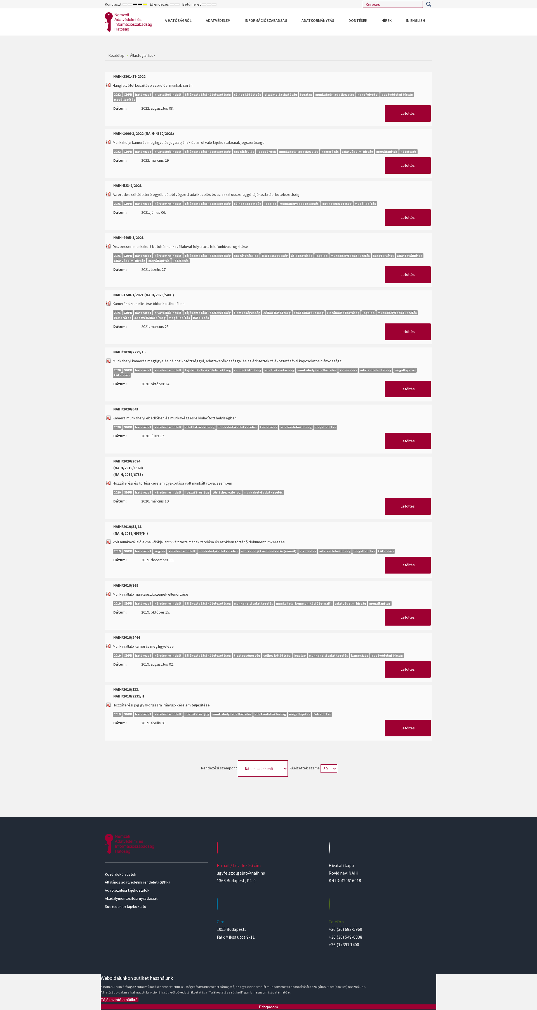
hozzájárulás (244, 151)
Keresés (428, 4)
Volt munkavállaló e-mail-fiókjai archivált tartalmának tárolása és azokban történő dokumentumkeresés (199, 541)
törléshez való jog (226, 492)
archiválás (308, 551)
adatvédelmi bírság (397, 94)
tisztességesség (275, 255)
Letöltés (408, 113)
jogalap (306, 94)
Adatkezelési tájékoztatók (127, 890)
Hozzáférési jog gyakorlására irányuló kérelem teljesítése (161, 705)
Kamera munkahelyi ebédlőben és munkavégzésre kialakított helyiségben (175, 418)
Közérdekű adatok (120, 874)
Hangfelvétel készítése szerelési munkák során (152, 85)
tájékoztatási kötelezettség (208, 94)
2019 (117, 551)
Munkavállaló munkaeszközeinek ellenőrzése (150, 594)
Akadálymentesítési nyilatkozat (131, 898)
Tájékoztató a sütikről (119, 999)
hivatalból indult (168, 94)
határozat (143, 94)
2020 (117, 370)
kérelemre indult (168, 203)
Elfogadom (268, 1007)
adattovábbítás (409, 255)
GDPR (128, 94)
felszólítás (322, 714)
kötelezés (408, 151)
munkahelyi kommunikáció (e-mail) (268, 551)
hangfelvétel (367, 94)
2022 (117, 94)
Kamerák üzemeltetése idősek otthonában (149, 303)
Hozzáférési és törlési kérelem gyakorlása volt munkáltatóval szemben (172, 483)
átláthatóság (301, 255)
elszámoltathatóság (280, 94)
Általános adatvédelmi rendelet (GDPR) (137, 882)
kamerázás (330, 151)
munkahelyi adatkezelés (334, 94)
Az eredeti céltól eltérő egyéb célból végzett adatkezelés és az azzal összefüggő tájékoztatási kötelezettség (206, 194)
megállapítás (124, 99)
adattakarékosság (309, 313)
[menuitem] (178, 20)
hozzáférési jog (246, 255)
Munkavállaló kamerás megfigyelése (143, 646)
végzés (159, 551)
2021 (117, 203)
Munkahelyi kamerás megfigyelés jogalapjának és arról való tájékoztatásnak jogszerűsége (189, 142)
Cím (220, 921)
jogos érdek (266, 151)
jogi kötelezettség (337, 203)
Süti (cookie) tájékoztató (125, 906)
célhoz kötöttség (247, 94)
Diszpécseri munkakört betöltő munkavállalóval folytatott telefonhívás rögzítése (180, 246)
